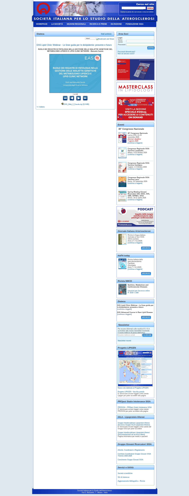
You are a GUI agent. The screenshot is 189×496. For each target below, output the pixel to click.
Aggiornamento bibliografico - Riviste (131, 481)
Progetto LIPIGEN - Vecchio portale (131, 392)
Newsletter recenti (124, 341)
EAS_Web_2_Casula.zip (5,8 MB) (76, 104)
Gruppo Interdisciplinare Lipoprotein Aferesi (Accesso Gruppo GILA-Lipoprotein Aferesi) (134, 424)
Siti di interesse (123, 477)
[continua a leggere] (135, 143)
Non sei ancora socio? (126, 54)
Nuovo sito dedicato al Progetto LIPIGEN (133, 388)
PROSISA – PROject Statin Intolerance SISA (135, 407)
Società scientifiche (125, 473)
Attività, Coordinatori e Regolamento (131, 450)
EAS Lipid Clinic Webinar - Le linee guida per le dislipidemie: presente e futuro (74, 45)
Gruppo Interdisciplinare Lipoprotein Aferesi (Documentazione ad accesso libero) (134, 433)
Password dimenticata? (126, 52)
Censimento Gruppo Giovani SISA (130, 460)
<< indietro (41, 107)
